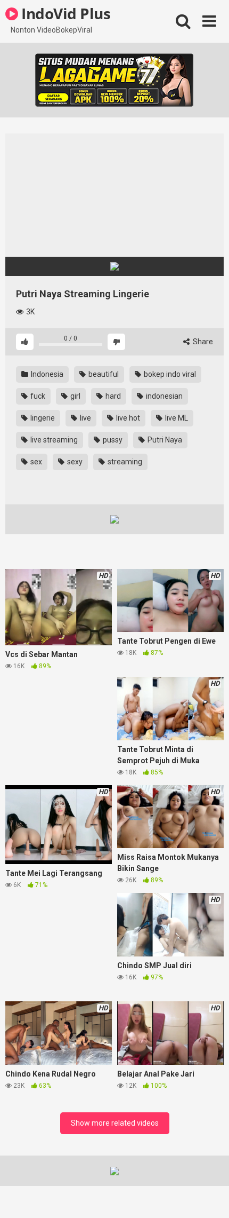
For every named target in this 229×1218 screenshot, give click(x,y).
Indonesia (46, 374)
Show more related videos (115, 1123)
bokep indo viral (169, 374)
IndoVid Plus (64, 13)
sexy (74, 461)
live (84, 418)
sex (35, 461)
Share (202, 341)
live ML (175, 418)
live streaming (53, 440)
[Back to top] (209, 1196)
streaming (124, 461)
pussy (111, 440)
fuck (37, 396)
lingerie (42, 418)
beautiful (103, 374)
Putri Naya (164, 440)
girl (74, 396)
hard (112, 396)
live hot (127, 418)
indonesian (163, 396)
